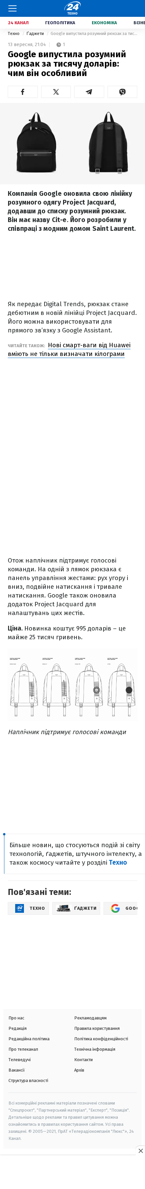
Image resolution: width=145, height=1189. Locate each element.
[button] (23, 92)
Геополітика (60, 22)
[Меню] (12, 8)
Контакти (83, 1059)
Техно (14, 33)
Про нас (16, 1017)
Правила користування (97, 1028)
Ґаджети (35, 33)
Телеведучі (19, 1059)
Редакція (17, 1028)
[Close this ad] (140, 1150)
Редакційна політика (29, 1038)
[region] (72, 1173)
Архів (79, 1070)
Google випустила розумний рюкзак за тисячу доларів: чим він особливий (94, 33)
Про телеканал (23, 1049)
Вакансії (16, 1070)
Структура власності (28, 1080)
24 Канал (18, 22)
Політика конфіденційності (101, 1038)
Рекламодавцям (90, 1017)
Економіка (104, 22)
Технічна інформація (94, 1049)
